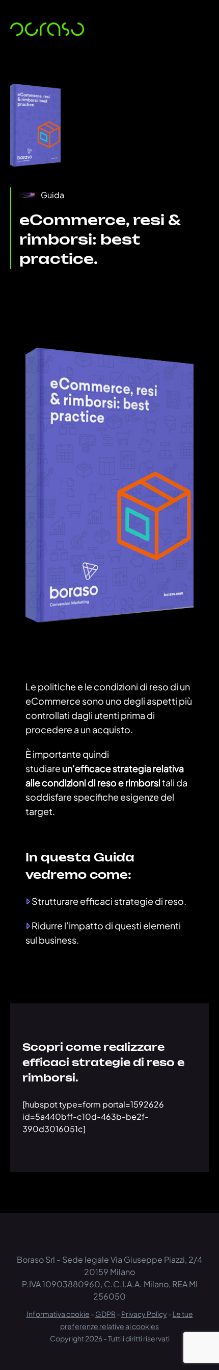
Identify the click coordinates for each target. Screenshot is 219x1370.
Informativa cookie (58, 1313)
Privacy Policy (144, 1313)
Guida (52, 194)
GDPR (105, 1313)
